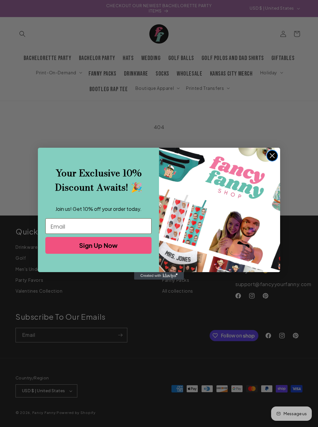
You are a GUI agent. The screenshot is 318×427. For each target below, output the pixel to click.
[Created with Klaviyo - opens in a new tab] (159, 276)
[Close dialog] (272, 155)
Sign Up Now (98, 245)
